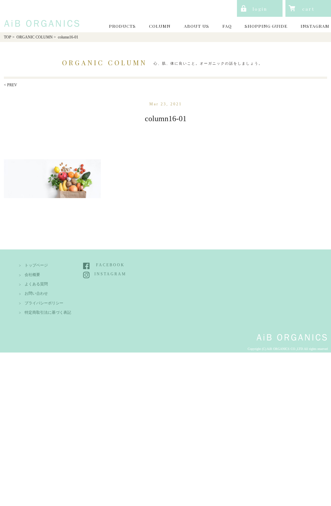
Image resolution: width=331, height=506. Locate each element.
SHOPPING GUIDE (266, 26)
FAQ (227, 26)
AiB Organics (40, 15)
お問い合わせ (36, 293)
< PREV (10, 85)
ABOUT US (196, 26)
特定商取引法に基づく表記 (48, 313)
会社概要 (32, 275)
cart (308, 9)
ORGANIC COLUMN (34, 37)
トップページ (36, 265)
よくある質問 (36, 284)
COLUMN (160, 26)
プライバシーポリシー (44, 303)
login (259, 9)
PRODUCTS (122, 26)
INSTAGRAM (315, 26)
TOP (7, 37)
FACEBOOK (110, 265)
